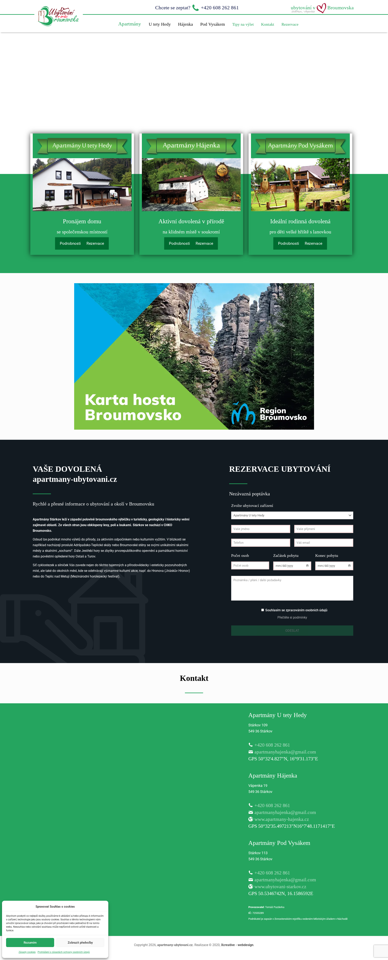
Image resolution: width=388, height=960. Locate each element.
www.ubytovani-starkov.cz (280, 886)
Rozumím (30, 942)
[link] (82, 184)
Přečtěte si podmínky (292, 617)
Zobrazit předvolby (80, 942)
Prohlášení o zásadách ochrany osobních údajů (64, 952)
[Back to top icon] (368, 951)
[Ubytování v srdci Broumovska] (58, 31)
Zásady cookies (27, 952)
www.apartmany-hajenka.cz (281, 819)
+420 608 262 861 (272, 745)
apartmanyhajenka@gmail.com (285, 751)
